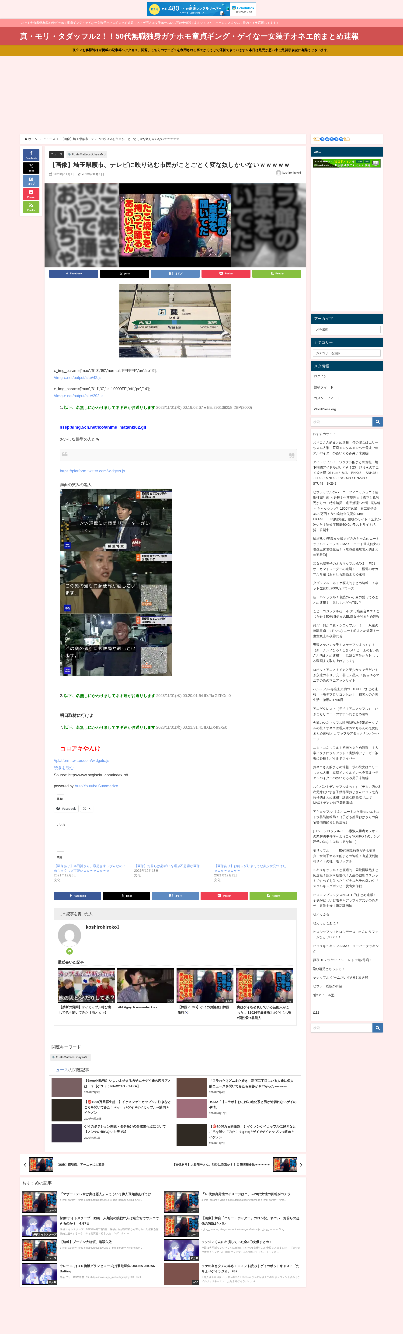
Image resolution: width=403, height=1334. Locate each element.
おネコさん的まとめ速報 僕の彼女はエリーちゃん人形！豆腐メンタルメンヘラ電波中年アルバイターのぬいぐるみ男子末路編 (345, 448)
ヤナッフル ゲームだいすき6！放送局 (340, 977)
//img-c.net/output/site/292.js (79, 396)
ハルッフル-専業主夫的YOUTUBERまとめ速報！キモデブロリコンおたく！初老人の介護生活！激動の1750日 (345, 694)
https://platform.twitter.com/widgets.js (92, 471)
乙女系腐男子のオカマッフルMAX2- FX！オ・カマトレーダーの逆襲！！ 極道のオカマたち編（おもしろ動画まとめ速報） (345, 569)
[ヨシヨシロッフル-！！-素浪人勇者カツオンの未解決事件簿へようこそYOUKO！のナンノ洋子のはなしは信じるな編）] (346, 836)
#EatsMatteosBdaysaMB (89, 154)
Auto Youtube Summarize (96, 786)
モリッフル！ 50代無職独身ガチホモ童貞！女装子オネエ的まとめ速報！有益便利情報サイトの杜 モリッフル (345, 856)
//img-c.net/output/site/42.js (77, 377)
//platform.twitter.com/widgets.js (81, 760)
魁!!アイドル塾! (324, 995)
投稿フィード (324, 387)
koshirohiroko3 (291, 172)
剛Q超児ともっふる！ (329, 968)
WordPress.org (325, 409)
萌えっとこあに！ (326, 923)
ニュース (57, 154)
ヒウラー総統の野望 (327, 986)
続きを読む (64, 768)
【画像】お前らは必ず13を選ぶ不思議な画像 (167, 866)
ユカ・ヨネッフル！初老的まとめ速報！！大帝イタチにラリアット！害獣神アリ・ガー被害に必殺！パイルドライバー (345, 753)
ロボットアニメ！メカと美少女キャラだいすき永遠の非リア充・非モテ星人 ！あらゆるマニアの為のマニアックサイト (346, 675)
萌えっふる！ (323, 914)
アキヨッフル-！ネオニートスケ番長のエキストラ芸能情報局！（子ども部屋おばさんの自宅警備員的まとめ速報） (346, 817)
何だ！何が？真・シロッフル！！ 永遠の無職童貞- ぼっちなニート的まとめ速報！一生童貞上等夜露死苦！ (346, 631)
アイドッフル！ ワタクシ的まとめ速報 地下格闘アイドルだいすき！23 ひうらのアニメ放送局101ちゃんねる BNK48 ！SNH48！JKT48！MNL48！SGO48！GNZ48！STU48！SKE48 (346, 472)
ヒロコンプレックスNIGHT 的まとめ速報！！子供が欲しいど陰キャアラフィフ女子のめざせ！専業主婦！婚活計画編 (346, 900)
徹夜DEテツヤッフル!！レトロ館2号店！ (342, 960)
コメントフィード (327, 398)
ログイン (320, 376)
